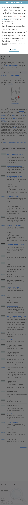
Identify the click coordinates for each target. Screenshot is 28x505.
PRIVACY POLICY (14, 18)
